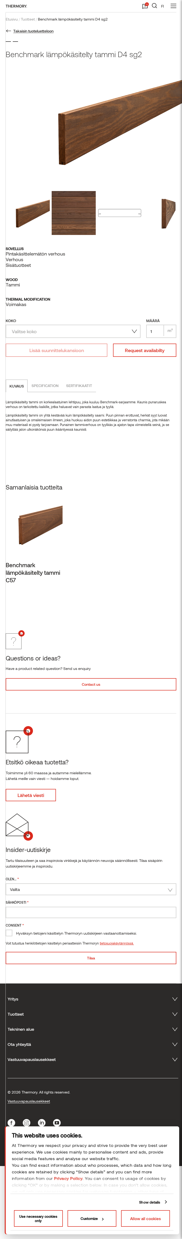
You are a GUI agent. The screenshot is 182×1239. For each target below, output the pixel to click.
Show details (149, 1202)
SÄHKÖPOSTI (17, 902)
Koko (11, 320)
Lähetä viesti (31, 795)
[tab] (17, 385)
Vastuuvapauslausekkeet (29, 1101)
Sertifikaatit (79, 385)
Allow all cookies (145, 1218)
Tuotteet (28, 19)
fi (162, 6)
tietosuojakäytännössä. (117, 943)
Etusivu (12, 19)
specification (45, 385)
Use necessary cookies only (38, 1218)
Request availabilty (144, 350)
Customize (89, 1218)
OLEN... (12, 879)
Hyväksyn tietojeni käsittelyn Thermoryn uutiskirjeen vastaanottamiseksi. (76, 933)
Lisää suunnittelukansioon (56, 350)
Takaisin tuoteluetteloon (33, 31)
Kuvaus (16, 386)
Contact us (91, 684)
